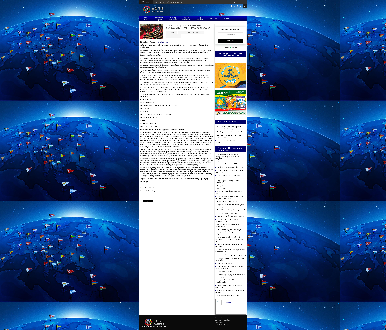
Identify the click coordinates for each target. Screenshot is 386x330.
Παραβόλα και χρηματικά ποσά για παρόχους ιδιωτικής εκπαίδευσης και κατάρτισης (227, 157)
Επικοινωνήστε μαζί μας (222, 320)
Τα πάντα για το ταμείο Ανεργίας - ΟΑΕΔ (230, 167)
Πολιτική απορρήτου (221, 324)
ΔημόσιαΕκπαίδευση (186, 19)
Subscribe (230, 40)
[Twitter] (234, 6)
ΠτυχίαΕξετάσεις (200, 19)
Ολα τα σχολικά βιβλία (224, 263)
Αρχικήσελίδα (146, 19)
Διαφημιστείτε (219, 322)
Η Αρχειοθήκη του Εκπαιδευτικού (228, 202)
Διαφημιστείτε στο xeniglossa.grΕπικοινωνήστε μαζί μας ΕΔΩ (231, 54)
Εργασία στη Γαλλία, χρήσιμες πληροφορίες (231, 255)
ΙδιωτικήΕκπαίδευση (173, 19)
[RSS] (240, 6)
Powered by (225, 47)
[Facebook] (231, 6)
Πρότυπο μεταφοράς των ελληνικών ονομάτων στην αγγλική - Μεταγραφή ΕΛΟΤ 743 (229, 239)
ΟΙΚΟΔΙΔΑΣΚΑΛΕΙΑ (173, 36)
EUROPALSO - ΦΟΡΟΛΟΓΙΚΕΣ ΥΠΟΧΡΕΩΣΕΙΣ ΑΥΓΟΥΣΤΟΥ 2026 (199, 2)
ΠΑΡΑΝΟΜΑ (171, 32)
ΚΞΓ (181, 32)
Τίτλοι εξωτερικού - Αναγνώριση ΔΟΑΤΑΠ (231, 216)
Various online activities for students (228, 296)
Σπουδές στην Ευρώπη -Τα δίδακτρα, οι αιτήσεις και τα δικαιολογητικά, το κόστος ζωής (229, 232)
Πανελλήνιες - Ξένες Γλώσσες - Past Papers (231, 132)
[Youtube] (237, 6)
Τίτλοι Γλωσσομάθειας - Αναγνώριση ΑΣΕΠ (231, 210)
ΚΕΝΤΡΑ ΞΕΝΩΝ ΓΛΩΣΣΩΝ (194, 32)
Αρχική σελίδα (219, 318)
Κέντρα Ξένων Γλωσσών (148, 42)
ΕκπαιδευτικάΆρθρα (159, 19)
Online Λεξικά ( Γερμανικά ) (225, 271)
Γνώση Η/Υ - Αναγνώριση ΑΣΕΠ (227, 213)
